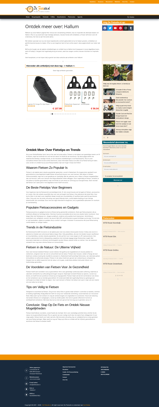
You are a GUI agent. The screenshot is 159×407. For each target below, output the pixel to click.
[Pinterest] (120, 28)
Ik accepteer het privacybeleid (114, 176)
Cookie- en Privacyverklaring (70, 372)
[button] (50, 114)
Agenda (79, 17)
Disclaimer (65, 369)
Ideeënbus (93, 1)
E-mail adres (106, 166)
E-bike (53, 17)
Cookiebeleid (66, 374)
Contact (132, 1)
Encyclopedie (36, 17)
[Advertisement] (100, 9)
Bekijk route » (107, 228)
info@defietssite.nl (35, 384)
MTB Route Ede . (110, 236)
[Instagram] (125, 28)
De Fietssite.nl (46, 405)
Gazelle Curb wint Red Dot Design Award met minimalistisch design (124, 116)
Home (28, 17)
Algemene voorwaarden (69, 367)
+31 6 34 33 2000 (35, 379)
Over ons (125, 1)
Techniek (45, 17)
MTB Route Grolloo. (111, 250)
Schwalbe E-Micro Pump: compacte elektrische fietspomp (123, 92)
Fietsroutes (71, 17)
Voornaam (106, 153)
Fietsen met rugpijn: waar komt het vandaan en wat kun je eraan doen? (123, 124)
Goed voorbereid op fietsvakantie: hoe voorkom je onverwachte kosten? (124, 100)
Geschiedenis (61, 17)
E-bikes (103, 372)
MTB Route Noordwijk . (112, 223)
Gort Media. (86, 405)
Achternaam (106, 160)
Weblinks (117, 1)
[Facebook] (104, 28)
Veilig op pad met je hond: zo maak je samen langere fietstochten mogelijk (124, 108)
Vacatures (100, 1)
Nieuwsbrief (109, 1)
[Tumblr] (131, 28)
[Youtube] (115, 28)
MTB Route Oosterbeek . (113, 264)
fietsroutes (104, 367)
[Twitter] (110, 28)
